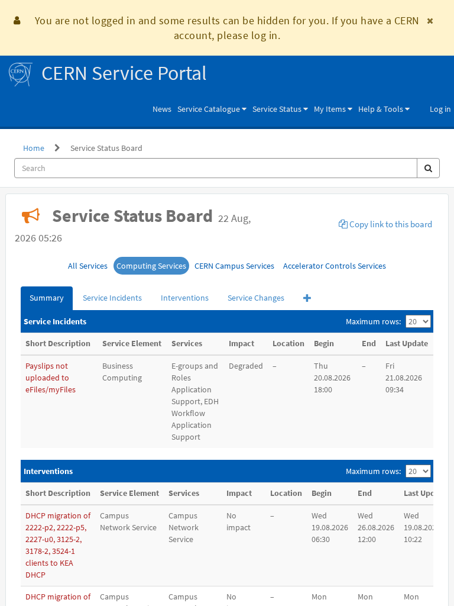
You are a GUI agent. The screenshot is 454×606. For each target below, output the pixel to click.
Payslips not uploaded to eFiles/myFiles (50, 377)
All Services (88, 265)
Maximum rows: (373, 321)
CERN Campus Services (234, 265)
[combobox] (215, 168)
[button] (211, 109)
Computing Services (151, 265)
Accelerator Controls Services (334, 265)
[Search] (428, 168)
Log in (440, 109)
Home (33, 148)
